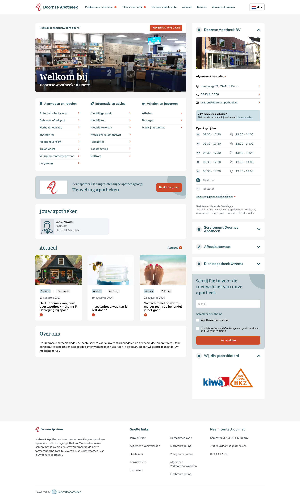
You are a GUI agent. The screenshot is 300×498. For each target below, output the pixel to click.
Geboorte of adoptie (52, 120)
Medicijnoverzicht (50, 142)
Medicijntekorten (101, 127)
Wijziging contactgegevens (57, 156)
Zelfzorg (96, 156)
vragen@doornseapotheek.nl (219, 102)
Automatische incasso (53, 113)
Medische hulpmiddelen (106, 135)
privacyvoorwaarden (215, 330)
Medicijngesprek (101, 113)
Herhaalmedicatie (51, 127)
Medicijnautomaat (153, 127)
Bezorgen (148, 120)
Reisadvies (98, 142)
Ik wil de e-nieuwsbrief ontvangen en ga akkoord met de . (230, 329)
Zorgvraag (46, 163)
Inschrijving (47, 135)
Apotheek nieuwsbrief (215, 320)
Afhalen (147, 113)
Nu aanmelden (244, 117)
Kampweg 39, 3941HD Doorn (220, 86)
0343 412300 (210, 94)
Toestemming (99, 149)
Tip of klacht (47, 149)
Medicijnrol (98, 120)
